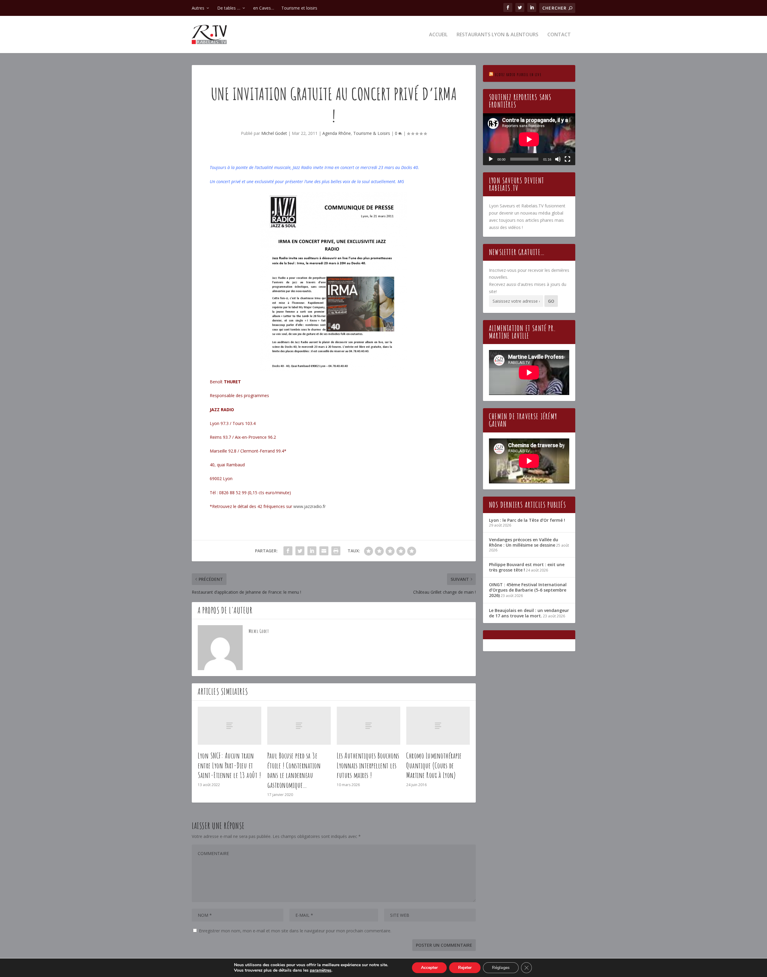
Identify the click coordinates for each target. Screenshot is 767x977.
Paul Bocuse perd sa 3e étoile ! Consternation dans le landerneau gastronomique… (294, 770)
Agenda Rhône (336, 133)
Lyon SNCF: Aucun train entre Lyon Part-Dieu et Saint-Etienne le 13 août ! (229, 765)
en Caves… (263, 8)
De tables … (228, 8)
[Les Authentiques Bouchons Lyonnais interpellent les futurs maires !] (368, 726)
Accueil (438, 35)
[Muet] (558, 159)
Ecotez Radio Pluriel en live (518, 74)
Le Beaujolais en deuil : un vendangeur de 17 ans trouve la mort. (529, 613)
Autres (198, 8)
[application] (529, 139)
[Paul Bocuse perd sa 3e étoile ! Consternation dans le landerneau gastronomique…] (299, 726)
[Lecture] (491, 159)
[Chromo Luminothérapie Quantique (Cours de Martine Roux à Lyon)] (438, 726)
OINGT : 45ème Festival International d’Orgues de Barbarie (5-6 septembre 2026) (528, 590)
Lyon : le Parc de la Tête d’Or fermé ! (527, 520)
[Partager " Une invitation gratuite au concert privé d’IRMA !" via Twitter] (300, 551)
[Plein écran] (567, 159)
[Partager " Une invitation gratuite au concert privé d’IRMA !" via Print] (336, 551)
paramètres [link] (320, 970)
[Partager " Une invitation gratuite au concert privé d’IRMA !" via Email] (324, 551)
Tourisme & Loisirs (371, 133)
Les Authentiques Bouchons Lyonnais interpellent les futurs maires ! (368, 765)
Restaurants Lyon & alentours (497, 35)
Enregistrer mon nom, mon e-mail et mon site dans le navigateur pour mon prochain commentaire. (295, 931)
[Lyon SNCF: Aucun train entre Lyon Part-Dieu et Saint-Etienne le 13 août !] (229, 726)
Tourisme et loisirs (299, 8)
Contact (559, 35)
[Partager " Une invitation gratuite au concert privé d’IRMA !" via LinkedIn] (312, 551)
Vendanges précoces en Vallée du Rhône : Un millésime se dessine (523, 542)
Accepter (429, 967)
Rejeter (465, 967)
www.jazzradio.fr (309, 506)
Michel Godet (274, 133)
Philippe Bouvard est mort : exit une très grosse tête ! (526, 567)
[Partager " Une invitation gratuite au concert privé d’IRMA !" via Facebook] (288, 551)
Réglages (501, 967)
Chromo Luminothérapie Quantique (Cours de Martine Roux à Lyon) (434, 765)
